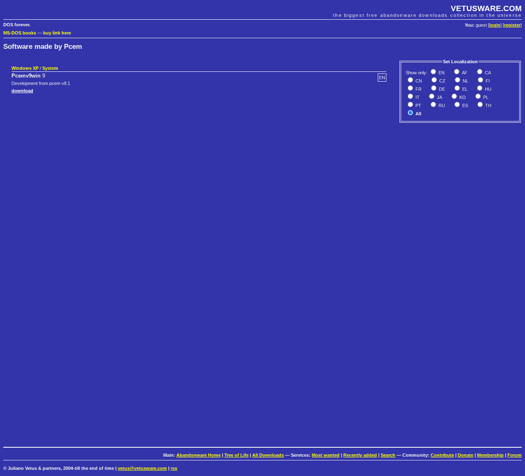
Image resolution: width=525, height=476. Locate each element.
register (512, 25)
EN (441, 72)
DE (441, 89)
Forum (514, 455)
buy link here (57, 32)
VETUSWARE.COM (486, 8)
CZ (441, 80)
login (494, 25)
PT (417, 105)
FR (418, 89)
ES (464, 105)
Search (388, 455)
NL (464, 80)
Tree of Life (236, 455)
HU (487, 89)
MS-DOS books (19, 32)
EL (464, 89)
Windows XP (25, 68)
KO (462, 97)
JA (439, 97)
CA (487, 72)
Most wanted (326, 455)
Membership (490, 455)
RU (441, 105)
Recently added (360, 455)
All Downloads (268, 455)
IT (417, 97)
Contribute (442, 455)
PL (485, 97)
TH (487, 105)
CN (418, 80)
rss (174, 468)
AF (464, 72)
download (22, 90)
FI (487, 80)
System (50, 68)
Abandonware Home (198, 455)
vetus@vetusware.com (142, 468)
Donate (465, 455)
